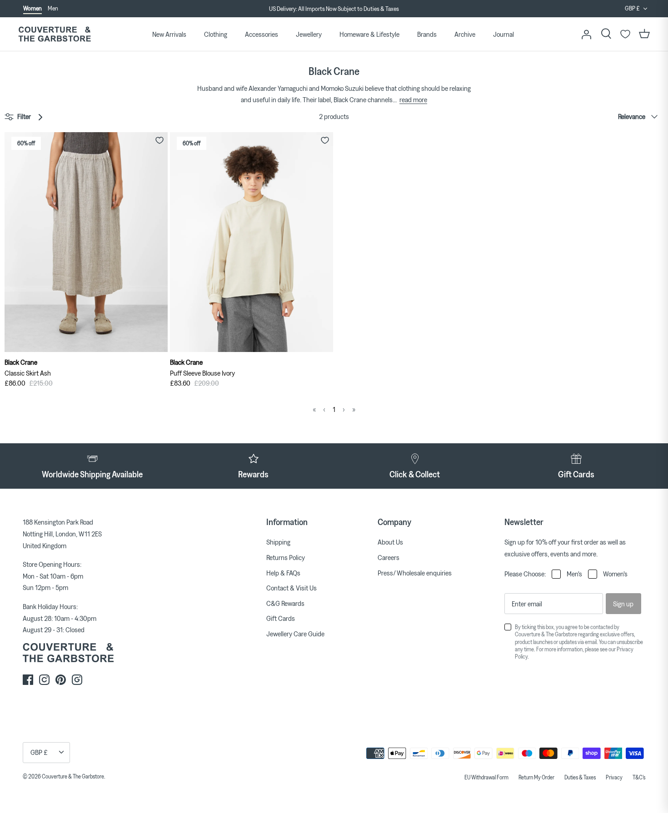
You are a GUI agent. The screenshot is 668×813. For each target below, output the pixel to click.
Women (32, 8)
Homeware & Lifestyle (369, 34)
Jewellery (309, 34)
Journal (503, 34)
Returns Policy (285, 557)
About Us (390, 542)
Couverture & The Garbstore (73, 776)
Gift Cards (280, 618)
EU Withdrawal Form (486, 777)
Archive (464, 34)
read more (413, 99)
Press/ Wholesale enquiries (415, 573)
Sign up (623, 604)
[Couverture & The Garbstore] (54, 34)
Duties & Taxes (580, 777)
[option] (334, 9)
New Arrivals (169, 34)
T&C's (639, 777)
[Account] (586, 34)
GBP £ (632, 8)
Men (53, 8)
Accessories (261, 34)
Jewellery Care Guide (295, 634)
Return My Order (536, 777)
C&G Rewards (285, 603)
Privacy (614, 777)
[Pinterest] (60, 679)
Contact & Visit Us (291, 588)
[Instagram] (44, 679)
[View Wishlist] (625, 34)
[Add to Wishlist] (159, 140)
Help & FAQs (283, 573)
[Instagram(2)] (77, 679)
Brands (427, 34)
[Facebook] (28, 679)
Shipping (278, 542)
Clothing (215, 34)
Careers (388, 557)
